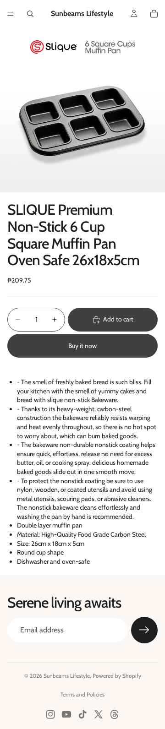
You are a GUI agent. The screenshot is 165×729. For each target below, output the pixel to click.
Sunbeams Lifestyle (67, 675)
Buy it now (82, 346)
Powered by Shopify (117, 675)
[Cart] (154, 14)
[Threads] (114, 714)
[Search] (30, 14)
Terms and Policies (82, 694)
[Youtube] (66, 714)
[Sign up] (144, 630)
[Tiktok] (82, 714)
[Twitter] (98, 714)
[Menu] (10, 13)
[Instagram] (50, 714)
